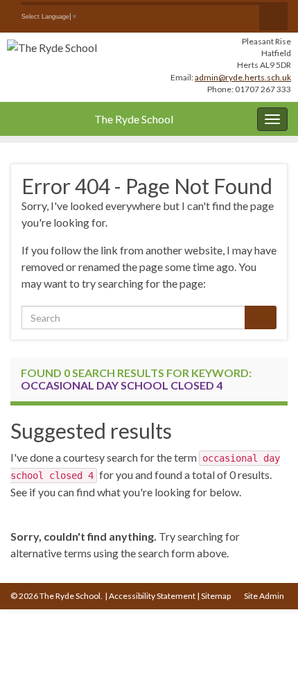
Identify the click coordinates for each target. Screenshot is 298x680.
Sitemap (216, 596)
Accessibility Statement (152, 596)
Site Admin (264, 596)
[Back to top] (266, 648)
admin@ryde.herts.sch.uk (243, 77)
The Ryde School (133, 118)
